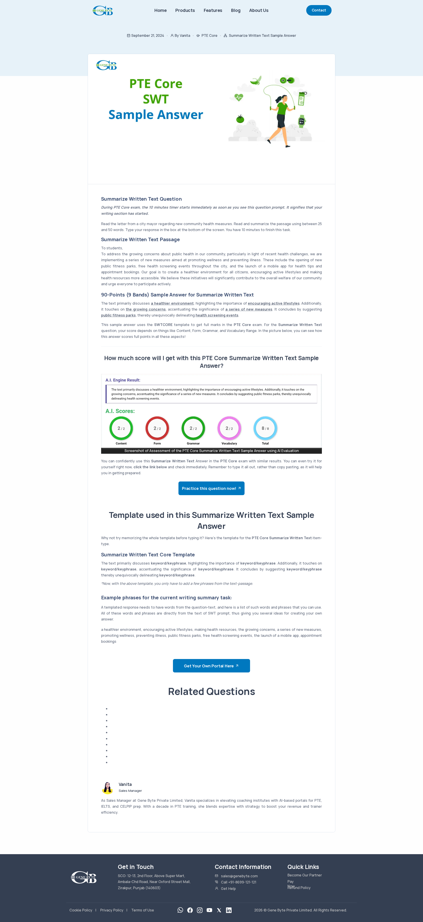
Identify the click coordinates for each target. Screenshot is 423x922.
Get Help (228, 888)
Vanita (125, 784)
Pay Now (291, 884)
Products (185, 10)
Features (213, 10)
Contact (319, 10)
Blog (235, 10)
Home (160, 10)
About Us (258, 10)
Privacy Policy (111, 910)
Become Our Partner (305, 875)
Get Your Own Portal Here (209, 665)
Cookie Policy (80, 910)
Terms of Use (142, 910)
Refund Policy (299, 887)
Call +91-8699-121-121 (238, 882)
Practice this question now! (209, 488)
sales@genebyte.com (239, 876)
